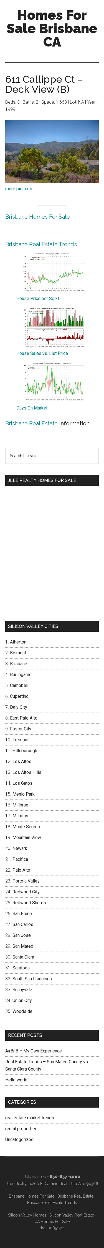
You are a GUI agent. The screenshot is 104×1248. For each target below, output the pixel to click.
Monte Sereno (26, 826)
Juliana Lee (35, 1176)
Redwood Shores (29, 902)
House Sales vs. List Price (42, 353)
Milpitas (20, 815)
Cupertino (19, 696)
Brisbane (18, 663)
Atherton (18, 642)
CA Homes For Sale (52, 1221)
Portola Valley (26, 881)
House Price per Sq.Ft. (38, 298)
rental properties (21, 1128)
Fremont (20, 739)
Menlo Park (23, 794)
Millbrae (20, 805)
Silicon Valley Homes (27, 1215)
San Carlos (22, 924)
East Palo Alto (23, 718)
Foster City (20, 729)
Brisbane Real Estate (31, 423)
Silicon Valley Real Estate (71, 1215)
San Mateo (22, 946)
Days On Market (31, 408)
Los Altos (21, 761)
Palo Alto (21, 870)
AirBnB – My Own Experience (33, 1051)
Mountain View (26, 837)
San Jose (21, 935)
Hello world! (17, 1080)
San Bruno (22, 913)
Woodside (22, 1011)
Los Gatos (22, 783)
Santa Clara (23, 957)
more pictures (18, 188)
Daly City (18, 707)
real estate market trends (29, 1117)
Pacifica (20, 859)
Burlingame (21, 674)
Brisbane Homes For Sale (37, 216)
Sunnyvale (22, 989)
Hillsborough (24, 750)
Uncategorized (19, 1139)
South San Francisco (32, 978)
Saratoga (21, 968)
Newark (19, 848)
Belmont (18, 652)
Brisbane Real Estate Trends (41, 244)
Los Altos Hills (26, 772)
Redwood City (26, 891)
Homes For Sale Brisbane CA (52, 28)
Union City (22, 1000)
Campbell (19, 685)
